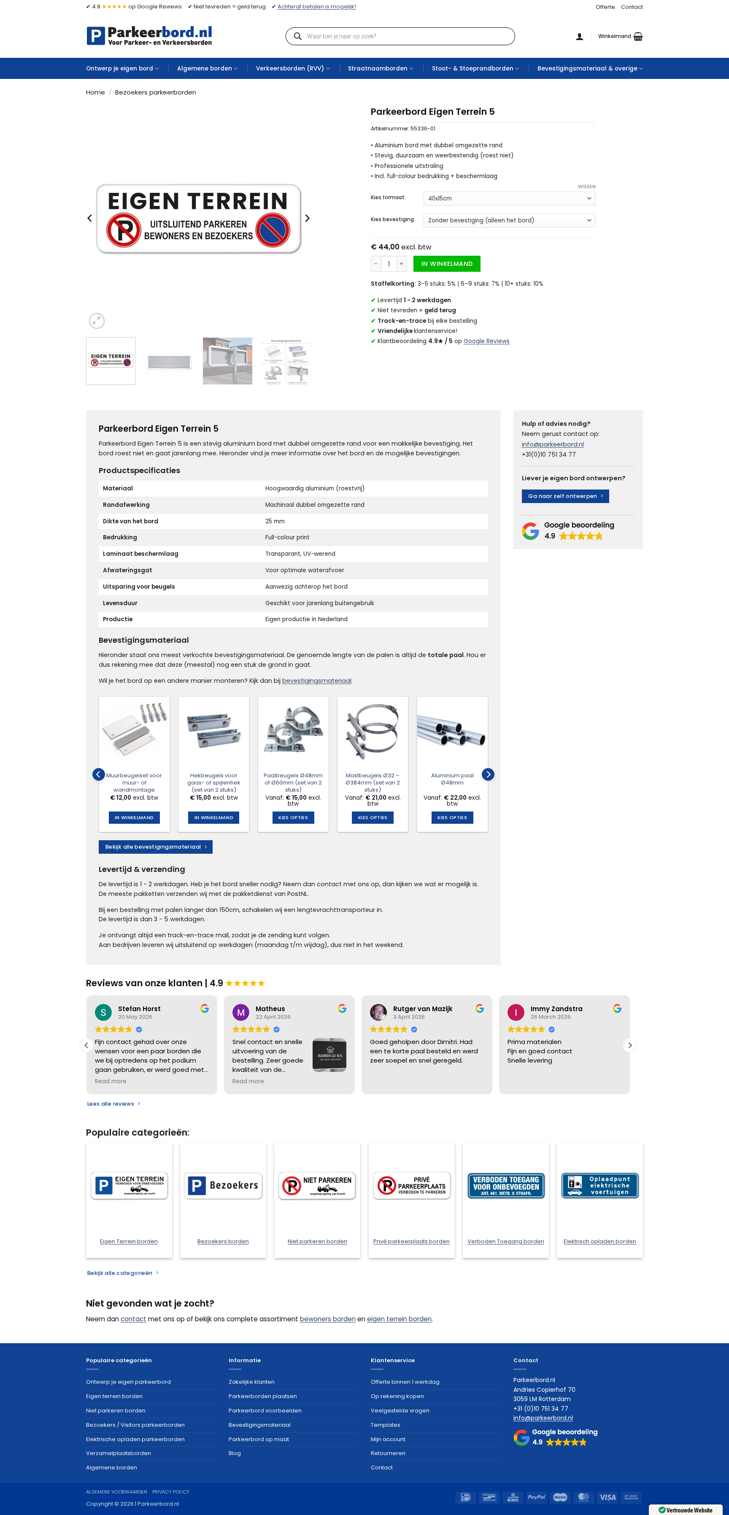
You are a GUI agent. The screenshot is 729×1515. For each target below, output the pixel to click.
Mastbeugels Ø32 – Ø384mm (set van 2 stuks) (373, 783)
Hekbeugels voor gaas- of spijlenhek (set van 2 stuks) (213, 783)
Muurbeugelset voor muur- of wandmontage (134, 783)
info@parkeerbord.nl (553, 444)
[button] (620, 36)
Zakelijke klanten (252, 1382)
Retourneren (388, 1453)
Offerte (605, 7)
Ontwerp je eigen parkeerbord (128, 1382)
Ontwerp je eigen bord (119, 69)
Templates (385, 1425)
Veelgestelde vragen (400, 1411)
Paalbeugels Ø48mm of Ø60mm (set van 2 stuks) (293, 783)
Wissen (587, 186)
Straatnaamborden (378, 69)
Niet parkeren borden (116, 1411)
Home (95, 92)
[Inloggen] (579, 36)
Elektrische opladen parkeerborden (135, 1439)
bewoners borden (328, 1319)
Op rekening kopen (397, 1396)
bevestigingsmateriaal (316, 680)
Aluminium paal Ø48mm (452, 779)
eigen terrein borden (399, 1319)
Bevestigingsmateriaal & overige (587, 69)
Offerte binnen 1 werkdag (405, 1382)
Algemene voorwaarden (116, 1491)
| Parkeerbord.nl (157, 1504)
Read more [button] (111, 1081)
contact (133, 1319)
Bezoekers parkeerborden (155, 92)
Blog (235, 1453)
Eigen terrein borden (114, 1396)
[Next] (306, 218)
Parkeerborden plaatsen (263, 1396)
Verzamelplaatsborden (118, 1453)
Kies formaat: (388, 197)
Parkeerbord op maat (259, 1439)
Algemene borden (204, 69)
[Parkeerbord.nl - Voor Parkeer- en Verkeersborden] (149, 36)
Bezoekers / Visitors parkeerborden (135, 1425)
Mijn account (388, 1439)
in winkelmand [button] (134, 817)
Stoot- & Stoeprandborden (472, 69)
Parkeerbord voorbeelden (265, 1411)
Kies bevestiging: (393, 219)
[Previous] (90, 218)
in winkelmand (447, 264)
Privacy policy (170, 1491)
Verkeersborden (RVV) (290, 69)
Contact (632, 7)
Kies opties (293, 817)
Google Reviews (487, 341)
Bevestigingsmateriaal (260, 1425)
